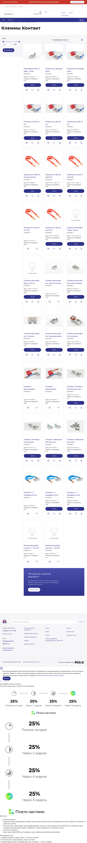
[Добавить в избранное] (32, 90)
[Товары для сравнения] (40, 12)
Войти (71, 12)
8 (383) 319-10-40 (9, 631)
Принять (6, 678)
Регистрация (65, 15)
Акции (63, 12)
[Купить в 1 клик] (38, 90)
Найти (82, 622)
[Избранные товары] (46, 12)
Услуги (47, 628)
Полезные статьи (71, 635)
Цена (4, 38)
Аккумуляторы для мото (31, 633)
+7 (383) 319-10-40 (37, 14)
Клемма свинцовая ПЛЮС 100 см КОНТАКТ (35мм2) (75, 230)
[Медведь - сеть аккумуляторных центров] (4, 621)
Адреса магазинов (29, 644)
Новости (69, 628)
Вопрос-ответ (70, 631)
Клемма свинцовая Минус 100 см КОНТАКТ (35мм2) (31, 283)
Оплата (47, 635)
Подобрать (9, 50)
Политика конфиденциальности (31, 662)
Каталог (10, 20)
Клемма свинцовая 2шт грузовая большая (75, 336)
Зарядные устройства (30, 637)
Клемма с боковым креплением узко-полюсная (75, 389)
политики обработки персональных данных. (50, 675)
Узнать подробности (77, 2)
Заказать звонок (7, 634)
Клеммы (26, 640)
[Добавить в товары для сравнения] (26, 90)
